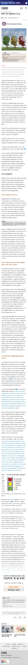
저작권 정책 (20, 644)
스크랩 (26, 20)
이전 (15, 617)
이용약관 (14, 644)
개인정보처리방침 (6, 646)
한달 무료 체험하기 (14, 587)
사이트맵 (24, 646)
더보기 (24, 20)
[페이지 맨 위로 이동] (25, 630)
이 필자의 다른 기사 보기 (7, 606)
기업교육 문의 (14, 648)
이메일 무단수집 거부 (15, 646)
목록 (20, 617)
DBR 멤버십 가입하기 (14, 590)
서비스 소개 (8, 644)
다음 (24, 617)
